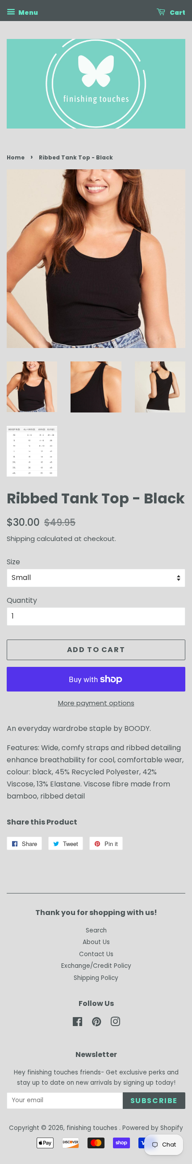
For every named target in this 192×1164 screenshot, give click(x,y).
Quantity (22, 600)
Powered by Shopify (152, 1128)
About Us (96, 942)
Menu (27, 12)
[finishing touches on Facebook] (77, 1023)
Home (16, 157)
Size (13, 562)
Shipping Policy (96, 978)
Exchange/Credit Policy (96, 966)
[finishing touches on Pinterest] (96, 1023)
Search (96, 930)
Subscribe (154, 1100)
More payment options (96, 703)
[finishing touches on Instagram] (115, 1023)
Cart (177, 12)
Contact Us (96, 954)
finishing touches (93, 1128)
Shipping (21, 538)
